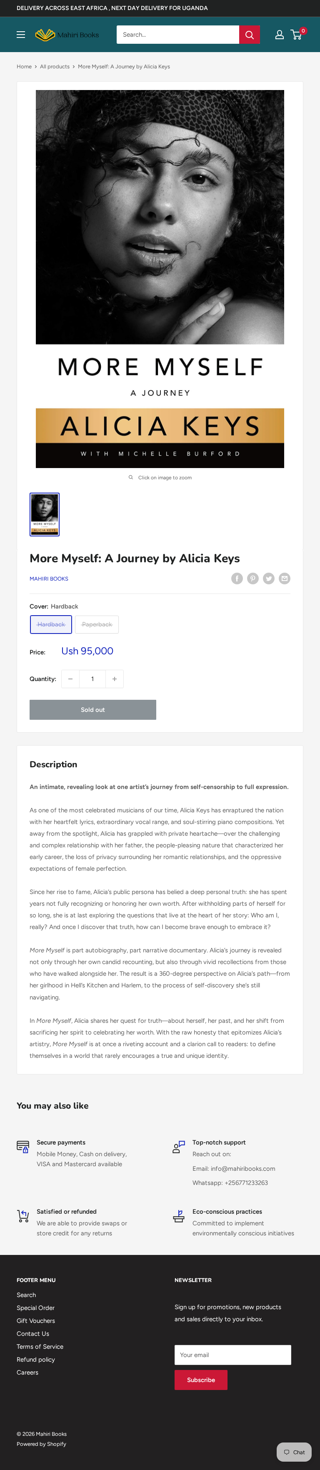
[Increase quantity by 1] (114, 679)
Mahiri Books (49, 579)
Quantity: (43, 679)
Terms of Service (40, 1346)
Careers (27, 1372)
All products (55, 66)
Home (24, 66)
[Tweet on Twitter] (269, 578)
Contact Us (33, 1333)
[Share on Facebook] (237, 578)
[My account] (279, 34)
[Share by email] (284, 578)
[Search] (249, 34)
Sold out (93, 710)
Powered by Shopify (41, 1444)
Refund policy (36, 1359)
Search (26, 1295)
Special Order (36, 1308)
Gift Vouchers (36, 1321)
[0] (296, 35)
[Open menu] (21, 34)
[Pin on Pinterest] (253, 578)
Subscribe (201, 1380)
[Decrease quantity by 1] (70, 679)
